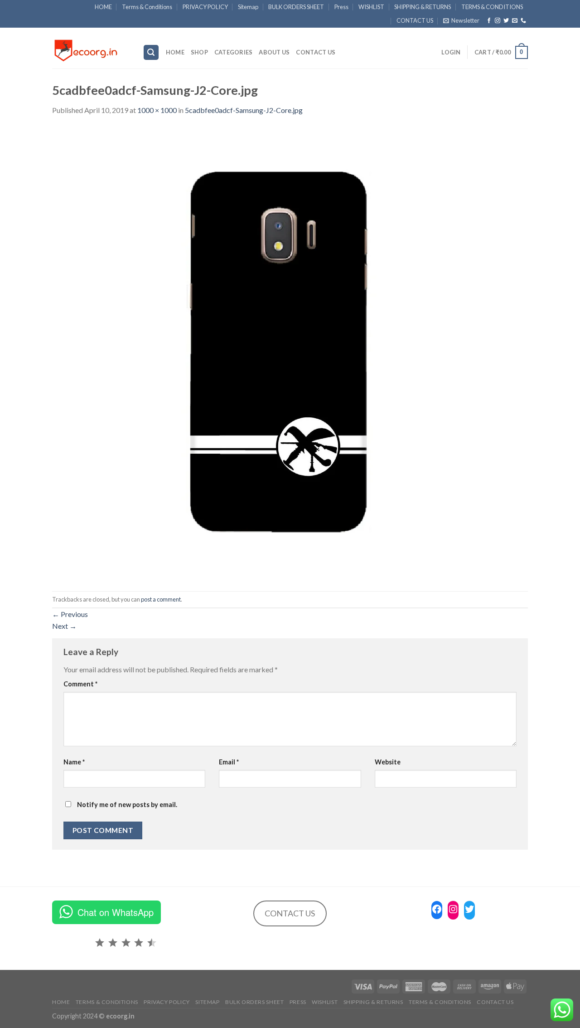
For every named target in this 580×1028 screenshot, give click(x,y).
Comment (80, 684)
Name (74, 762)
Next (64, 626)
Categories (233, 52)
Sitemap (248, 6)
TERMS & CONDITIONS (492, 6)
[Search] (151, 52)
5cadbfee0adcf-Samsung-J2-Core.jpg (244, 110)
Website (388, 762)
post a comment (161, 599)
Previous (70, 614)
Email (229, 762)
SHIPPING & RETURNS (422, 6)
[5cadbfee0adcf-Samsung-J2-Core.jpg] (278, 352)
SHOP (199, 52)
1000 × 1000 (157, 110)
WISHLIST (371, 6)
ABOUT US (274, 52)
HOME (103, 6)
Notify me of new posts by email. (127, 804)
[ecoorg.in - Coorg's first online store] (90, 48)
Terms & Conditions (147, 6)
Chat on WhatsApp (115, 912)
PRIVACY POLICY (205, 6)
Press (341, 6)
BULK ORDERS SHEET (296, 6)
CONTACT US (414, 20)
